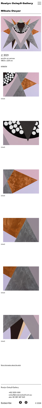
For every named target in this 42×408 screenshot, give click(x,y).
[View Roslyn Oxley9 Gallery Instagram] (26, 402)
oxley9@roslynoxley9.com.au (20, 395)
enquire (4, 66)
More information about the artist (11, 365)
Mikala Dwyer (11, 10)
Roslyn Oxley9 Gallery (10, 387)
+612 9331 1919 (14, 392)
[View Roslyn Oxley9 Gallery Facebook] (20, 402)
